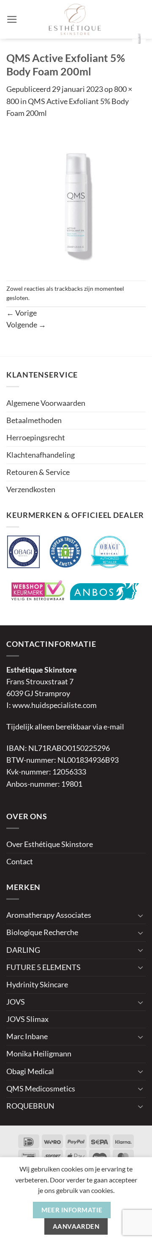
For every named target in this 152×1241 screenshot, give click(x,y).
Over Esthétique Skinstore (49, 844)
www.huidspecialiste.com (54, 705)
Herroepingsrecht (35, 437)
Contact (19, 861)
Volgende (26, 324)
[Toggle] (141, 915)
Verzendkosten (30, 489)
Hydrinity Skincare (37, 984)
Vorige (21, 312)
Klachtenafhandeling (40, 454)
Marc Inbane (27, 1036)
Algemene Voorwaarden (45, 403)
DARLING (23, 950)
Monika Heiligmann (38, 1053)
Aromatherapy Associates (48, 915)
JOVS (15, 1001)
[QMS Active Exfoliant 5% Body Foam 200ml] (76, 199)
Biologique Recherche (42, 932)
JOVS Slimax (27, 1019)
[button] (12, 19)
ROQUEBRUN (30, 1106)
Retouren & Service (38, 472)
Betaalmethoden (34, 420)
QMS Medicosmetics (40, 1088)
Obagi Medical (30, 1071)
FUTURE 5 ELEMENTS (43, 967)
